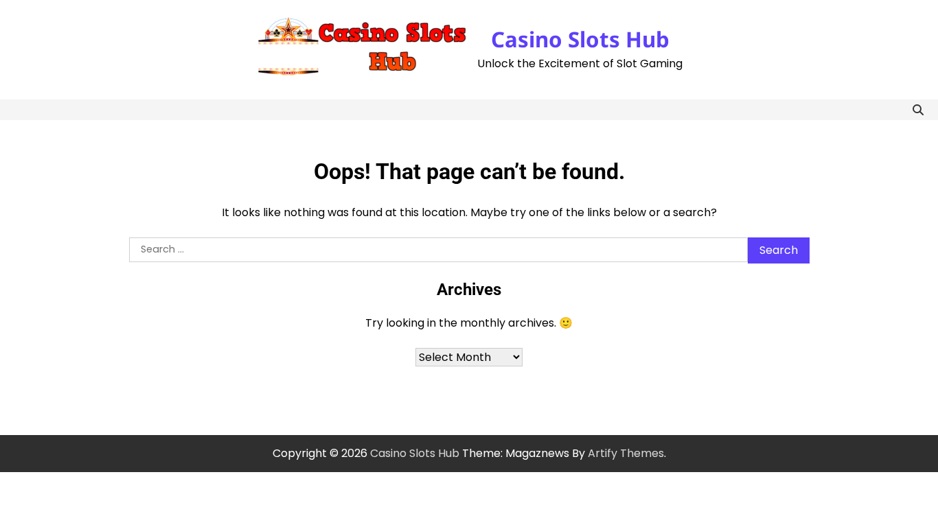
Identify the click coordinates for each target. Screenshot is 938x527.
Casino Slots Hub (580, 39)
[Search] (918, 109)
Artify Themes (626, 453)
